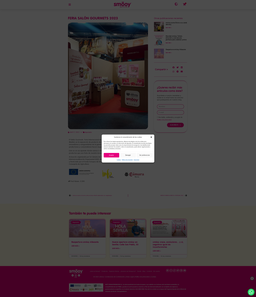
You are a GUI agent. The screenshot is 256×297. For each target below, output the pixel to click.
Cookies (119, 160)
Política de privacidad (127, 160)
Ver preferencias (144, 155)
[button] (151, 137)
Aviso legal (136, 160)
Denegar (128, 155)
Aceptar (111, 155)
